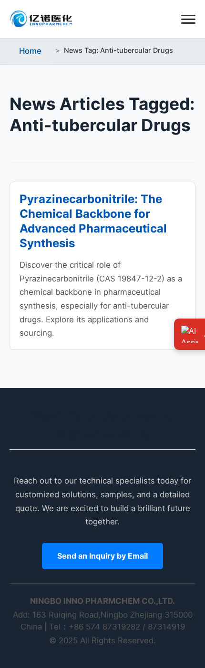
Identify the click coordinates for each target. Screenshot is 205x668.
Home (30, 51)
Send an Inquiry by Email (102, 556)
